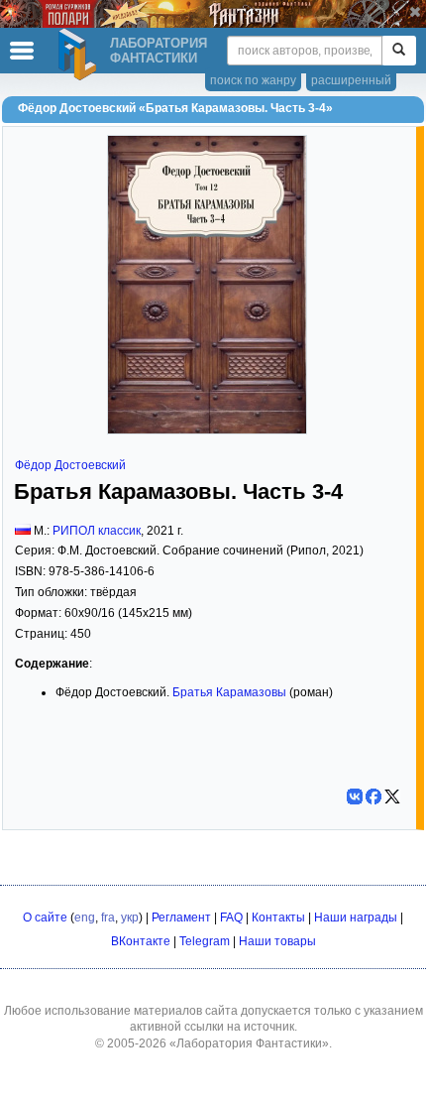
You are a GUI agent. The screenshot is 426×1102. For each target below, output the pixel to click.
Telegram (204, 941)
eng (84, 917)
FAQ (231, 917)
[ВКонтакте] (355, 796)
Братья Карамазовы (229, 692)
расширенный (351, 80)
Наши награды (355, 917)
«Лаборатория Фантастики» (249, 1043)
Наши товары (277, 941)
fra (108, 917)
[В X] (392, 796)
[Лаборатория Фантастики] (80, 54)
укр (130, 917)
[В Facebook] (373, 796)
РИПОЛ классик (97, 531)
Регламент (181, 917)
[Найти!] (398, 50)
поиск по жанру (253, 80)
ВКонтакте (140, 941)
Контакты (278, 917)
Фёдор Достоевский (70, 465)
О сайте (45, 917)
